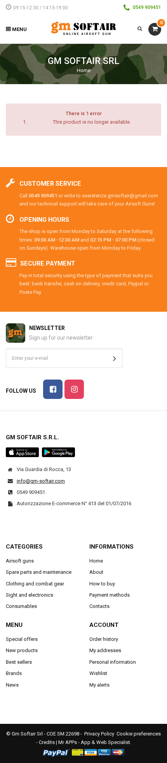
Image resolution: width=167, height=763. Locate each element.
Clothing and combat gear (35, 584)
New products (22, 650)
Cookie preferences (139, 734)
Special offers (22, 639)
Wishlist (98, 673)
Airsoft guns (20, 561)
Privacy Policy (99, 734)
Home (83, 70)
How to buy (102, 584)
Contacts (99, 606)
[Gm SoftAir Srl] (83, 28)
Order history (103, 639)
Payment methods (109, 595)
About (96, 572)
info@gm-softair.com (41, 481)
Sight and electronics (29, 595)
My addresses (105, 650)
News (12, 685)
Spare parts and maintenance (38, 572)
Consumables (21, 606)
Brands (14, 673)
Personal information (112, 662)
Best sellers (19, 662)
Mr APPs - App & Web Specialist (94, 742)
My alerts (99, 685)
